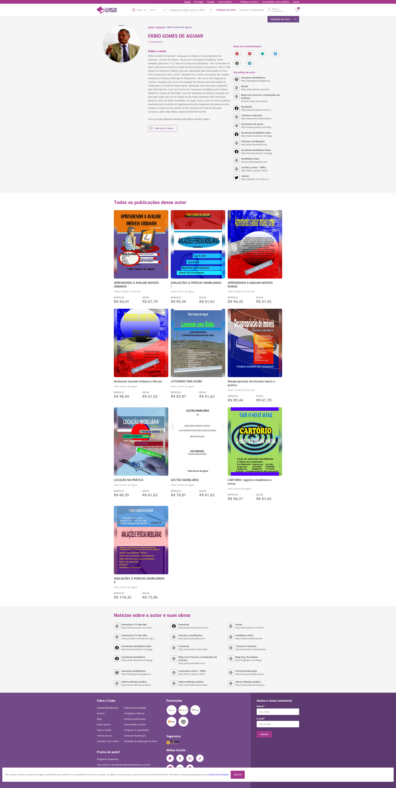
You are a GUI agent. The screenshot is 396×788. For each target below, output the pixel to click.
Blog (99, 718)
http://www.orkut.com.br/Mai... (194, 648)
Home (151, 27)
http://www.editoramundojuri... (137, 683)
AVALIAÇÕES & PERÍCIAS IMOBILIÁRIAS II (139, 580)
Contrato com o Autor (108, 741)
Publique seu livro (249, 1)
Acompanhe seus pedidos (276, 1)
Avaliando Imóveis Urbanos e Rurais (138, 381)
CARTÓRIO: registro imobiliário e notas (249, 482)
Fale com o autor (164, 128)
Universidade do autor (135, 724)
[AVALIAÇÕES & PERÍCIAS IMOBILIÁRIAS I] (198, 244)
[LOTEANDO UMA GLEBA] (198, 343)
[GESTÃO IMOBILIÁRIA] (198, 441)
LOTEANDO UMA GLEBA (186, 381)
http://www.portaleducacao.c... (250, 672)
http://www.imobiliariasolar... (249, 637)
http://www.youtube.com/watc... (257, 126)
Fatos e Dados (104, 730)
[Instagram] (190, 758)
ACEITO (238, 774)
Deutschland (224, 1)
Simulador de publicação (140, 741)
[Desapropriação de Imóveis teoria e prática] (255, 343)
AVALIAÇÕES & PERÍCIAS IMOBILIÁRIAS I (196, 284)
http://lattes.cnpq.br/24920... (255, 169)
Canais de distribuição (135, 735)
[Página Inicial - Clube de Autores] (107, 10)
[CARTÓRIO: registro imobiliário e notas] (255, 441)
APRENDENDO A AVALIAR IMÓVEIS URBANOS (136, 284)
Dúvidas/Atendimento (108, 707)
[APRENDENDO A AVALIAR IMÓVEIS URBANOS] (141, 244)
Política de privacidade (135, 707)
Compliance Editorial (134, 713)
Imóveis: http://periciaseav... (260, 98)
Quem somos (104, 724)
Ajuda (296, 1)
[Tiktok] (200, 758)
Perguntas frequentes (107, 759)
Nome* (261, 706)
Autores (160, 27)
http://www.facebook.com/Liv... (256, 108)
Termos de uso (104, 735)
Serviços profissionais (135, 718)
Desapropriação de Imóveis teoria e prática (251, 383)
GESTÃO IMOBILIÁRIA (185, 480)
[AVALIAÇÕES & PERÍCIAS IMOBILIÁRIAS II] (141, 540)
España (211, 1)
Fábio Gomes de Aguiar (182, 291)
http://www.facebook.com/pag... (257, 134)
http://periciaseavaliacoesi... (254, 143)
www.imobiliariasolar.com (254, 160)
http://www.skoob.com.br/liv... (256, 88)
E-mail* (261, 718)
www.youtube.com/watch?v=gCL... (139, 637)
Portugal (198, 1)
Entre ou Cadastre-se (277, 10)
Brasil (187, 1)
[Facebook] (180, 758)
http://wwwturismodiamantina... (257, 117)
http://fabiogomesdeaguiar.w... (256, 79)
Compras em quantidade (251, 9)
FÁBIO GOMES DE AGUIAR (127, 291)
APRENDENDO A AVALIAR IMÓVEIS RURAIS (250, 284)
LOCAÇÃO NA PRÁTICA (128, 480)
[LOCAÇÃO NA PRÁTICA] (141, 441)
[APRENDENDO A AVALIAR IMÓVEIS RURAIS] (255, 244)
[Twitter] (170, 758)
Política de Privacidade (218, 774)
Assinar (264, 734)
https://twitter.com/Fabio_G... (255, 178)
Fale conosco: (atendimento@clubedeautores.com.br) (124, 764)
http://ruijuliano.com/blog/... (249, 659)
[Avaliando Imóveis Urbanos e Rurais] (141, 343)
